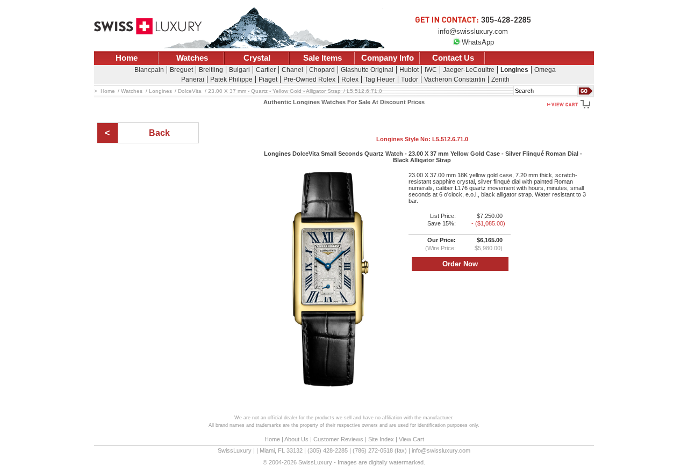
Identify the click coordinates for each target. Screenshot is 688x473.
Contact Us (453, 58)
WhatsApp (478, 42)
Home (127, 58)
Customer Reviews (338, 439)
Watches (192, 58)
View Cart (411, 439)
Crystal (256, 58)
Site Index (381, 439)
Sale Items (322, 58)
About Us (296, 439)
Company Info (387, 58)
